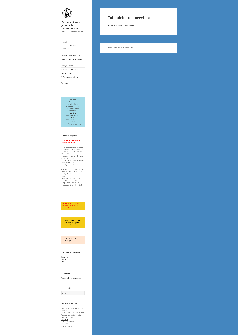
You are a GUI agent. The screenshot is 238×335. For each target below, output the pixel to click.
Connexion (65, 87)
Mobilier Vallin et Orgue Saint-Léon (72, 61)
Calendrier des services (69, 69)
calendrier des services (125, 25)
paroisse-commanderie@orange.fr (73, 115)
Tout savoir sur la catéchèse (71, 278)
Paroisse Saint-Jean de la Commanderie (70, 25)
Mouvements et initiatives (70, 56)
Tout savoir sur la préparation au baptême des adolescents (73, 222)
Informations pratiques (69, 77)
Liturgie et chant (67, 66)
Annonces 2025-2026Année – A (68, 47)
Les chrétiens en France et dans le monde (72, 82)
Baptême (64, 257)
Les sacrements (66, 73)
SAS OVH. (64, 319)
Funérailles (65, 261)
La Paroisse (65, 52)
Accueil (64, 42)
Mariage (64, 259)
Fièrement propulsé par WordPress (120, 48)
